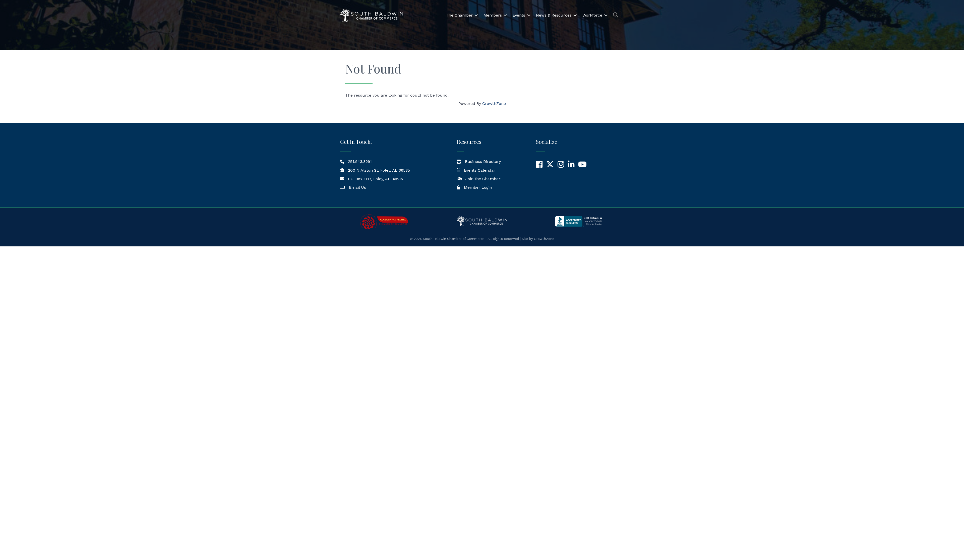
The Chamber (459, 15)
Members (493, 15)
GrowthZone (494, 103)
